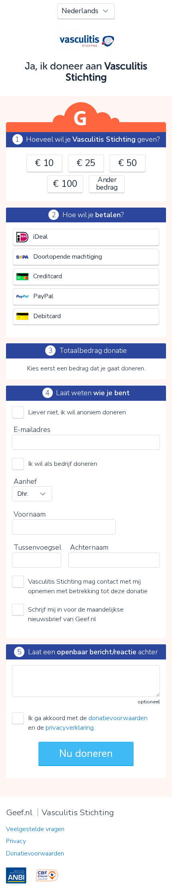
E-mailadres (32, 429)
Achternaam (89, 547)
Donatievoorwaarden (35, 853)
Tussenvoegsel (37, 547)
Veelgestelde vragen (35, 829)
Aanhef (25, 481)
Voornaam (30, 514)
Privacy (16, 841)
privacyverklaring (70, 727)
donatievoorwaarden (118, 718)
